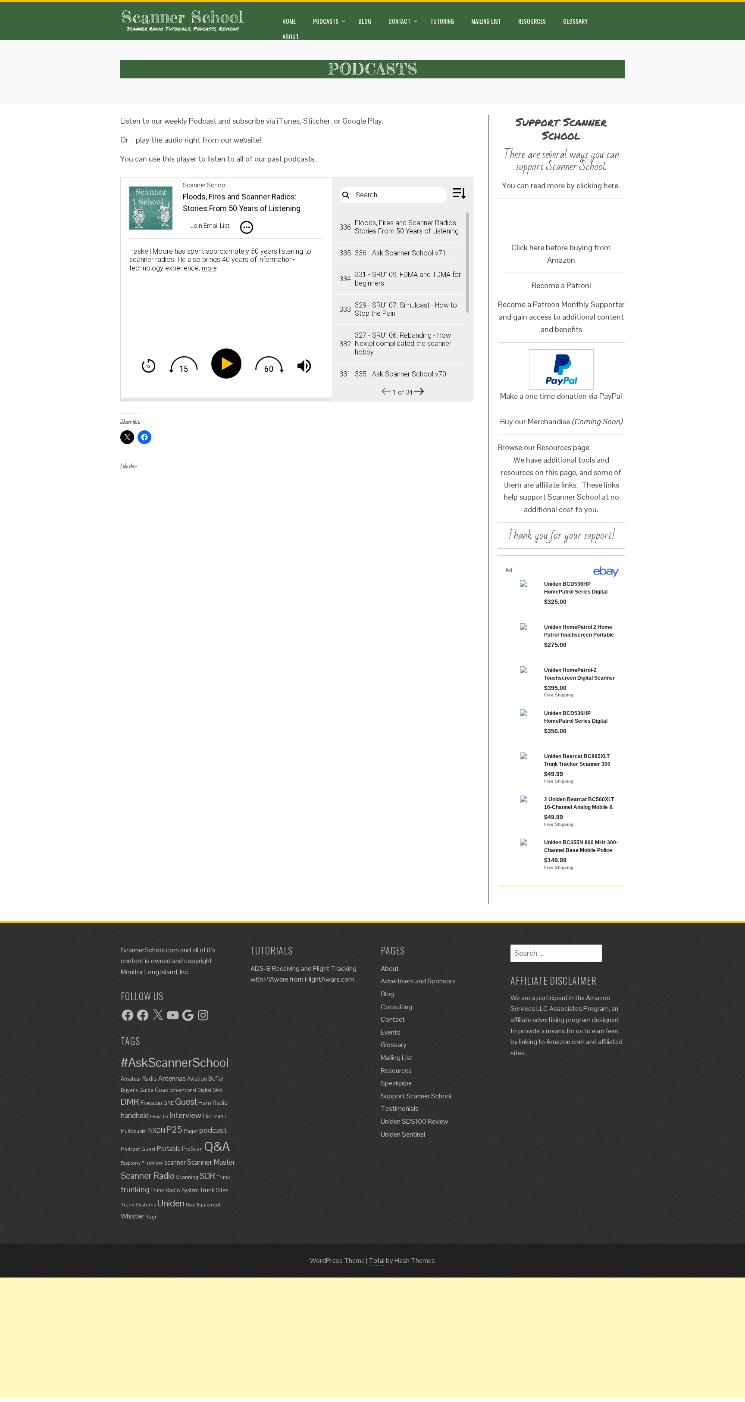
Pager (191, 1131)
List (207, 1116)
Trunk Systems (138, 1204)
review (155, 1162)
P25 (174, 1129)
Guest (186, 1101)
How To (159, 1116)
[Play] (228, 363)
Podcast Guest (138, 1149)
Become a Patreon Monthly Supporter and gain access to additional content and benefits (561, 316)
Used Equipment (203, 1205)
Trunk (223, 1177)
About (290, 36)
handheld (135, 1115)
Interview (185, 1115)
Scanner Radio (148, 1175)
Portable (169, 1148)
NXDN (156, 1131)
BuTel (215, 1078)
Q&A (217, 1146)
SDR (207, 1176)
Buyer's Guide (137, 1090)
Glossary (575, 20)
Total (377, 1260)
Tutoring (442, 20)
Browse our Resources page (543, 447)
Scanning (187, 1177)
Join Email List (210, 225)
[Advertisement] (258, 1338)
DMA (218, 1090)
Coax (162, 1090)
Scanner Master (211, 1162)
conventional (183, 1090)
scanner (175, 1162)
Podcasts (325, 20)
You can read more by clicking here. (561, 185)
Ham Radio (213, 1103)
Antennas (172, 1078)
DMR (130, 1101)
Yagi (151, 1216)
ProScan (192, 1149)
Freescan (151, 1103)
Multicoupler (134, 1131)
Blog (364, 20)
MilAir (219, 1116)
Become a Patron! (561, 285)
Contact (399, 20)
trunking (135, 1189)
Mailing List (486, 20)
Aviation (197, 1078)
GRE (168, 1103)
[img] (246, 227)
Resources (532, 20)
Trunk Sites (214, 1190)
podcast (213, 1130)
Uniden (171, 1203)
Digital (204, 1090)
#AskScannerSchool (175, 1062)
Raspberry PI (133, 1163)
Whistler (132, 1216)
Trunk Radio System (174, 1190)
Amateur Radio (139, 1078)
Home (289, 20)
